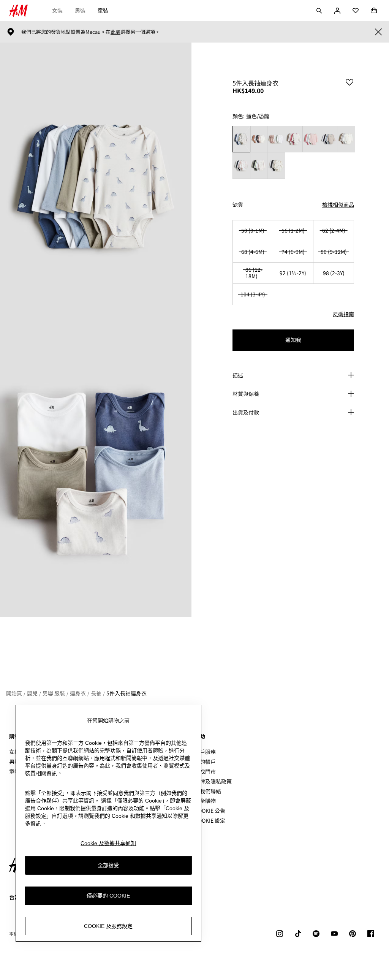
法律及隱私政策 (213, 781)
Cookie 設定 (209, 820)
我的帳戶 (205, 761)
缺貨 (237, 204)
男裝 (80, 10)
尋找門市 (205, 771)
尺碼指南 (343, 314)
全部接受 (108, 865)
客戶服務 (205, 751)
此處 (115, 32)
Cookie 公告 (209, 810)
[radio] (241, 139)
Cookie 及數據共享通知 (108, 843)
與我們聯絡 (207, 791)
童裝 (103, 10)
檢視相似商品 (338, 204)
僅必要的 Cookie (108, 896)
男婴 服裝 (54, 693)
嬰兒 (32, 693)
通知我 (293, 340)
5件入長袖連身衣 (126, 693)
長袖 (96, 693)
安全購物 (205, 800)
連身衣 (78, 693)
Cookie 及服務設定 (108, 926)
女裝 (57, 10)
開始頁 (14, 693)
